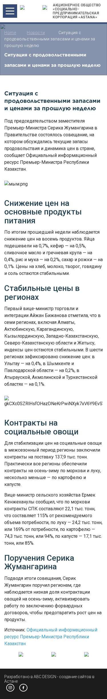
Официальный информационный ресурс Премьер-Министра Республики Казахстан (50, 636)
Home (10, 32)
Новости (36, 32)
